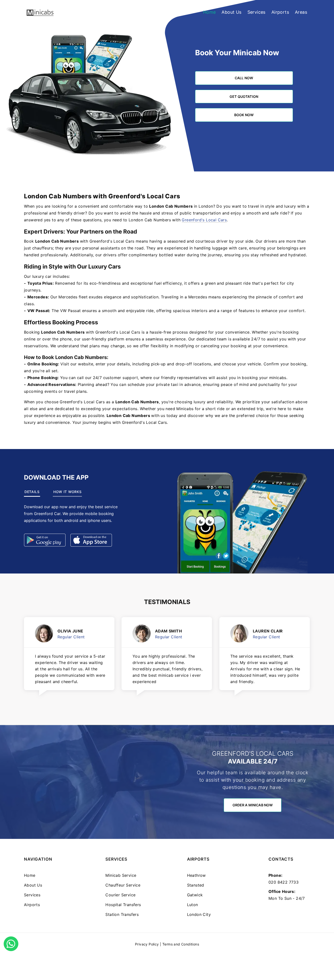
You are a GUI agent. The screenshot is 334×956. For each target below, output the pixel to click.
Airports (280, 12)
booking (250, 377)
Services (256, 12)
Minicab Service (120, 875)
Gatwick (195, 894)
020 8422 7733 (283, 882)
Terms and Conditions (180, 944)
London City (199, 914)
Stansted (195, 885)
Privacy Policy (147, 944)
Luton (192, 904)
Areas (301, 12)
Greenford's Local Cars (204, 219)
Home (209, 12)
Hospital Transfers (123, 904)
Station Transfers (122, 914)
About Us (231, 12)
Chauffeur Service (122, 885)
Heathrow (196, 875)
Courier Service (120, 894)
